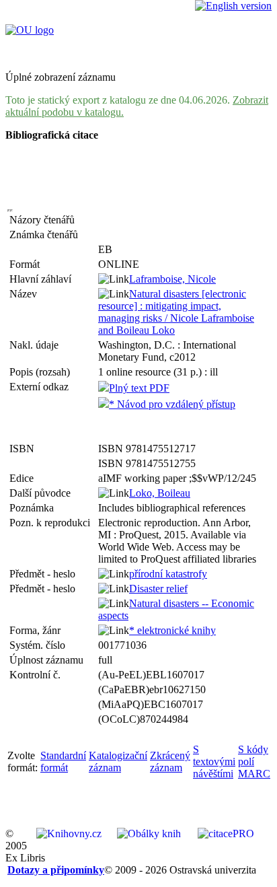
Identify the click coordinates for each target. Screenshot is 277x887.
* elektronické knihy (172, 630)
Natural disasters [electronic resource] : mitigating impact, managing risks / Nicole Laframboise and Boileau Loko (176, 312)
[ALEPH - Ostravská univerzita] (29, 30)
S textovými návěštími (214, 761)
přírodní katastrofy (168, 573)
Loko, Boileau (159, 493)
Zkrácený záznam (170, 761)
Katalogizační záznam (118, 761)
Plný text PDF (139, 388)
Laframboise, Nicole (172, 279)
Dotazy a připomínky (55, 870)
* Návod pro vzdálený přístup (172, 404)
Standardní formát (63, 761)
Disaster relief (158, 588)
